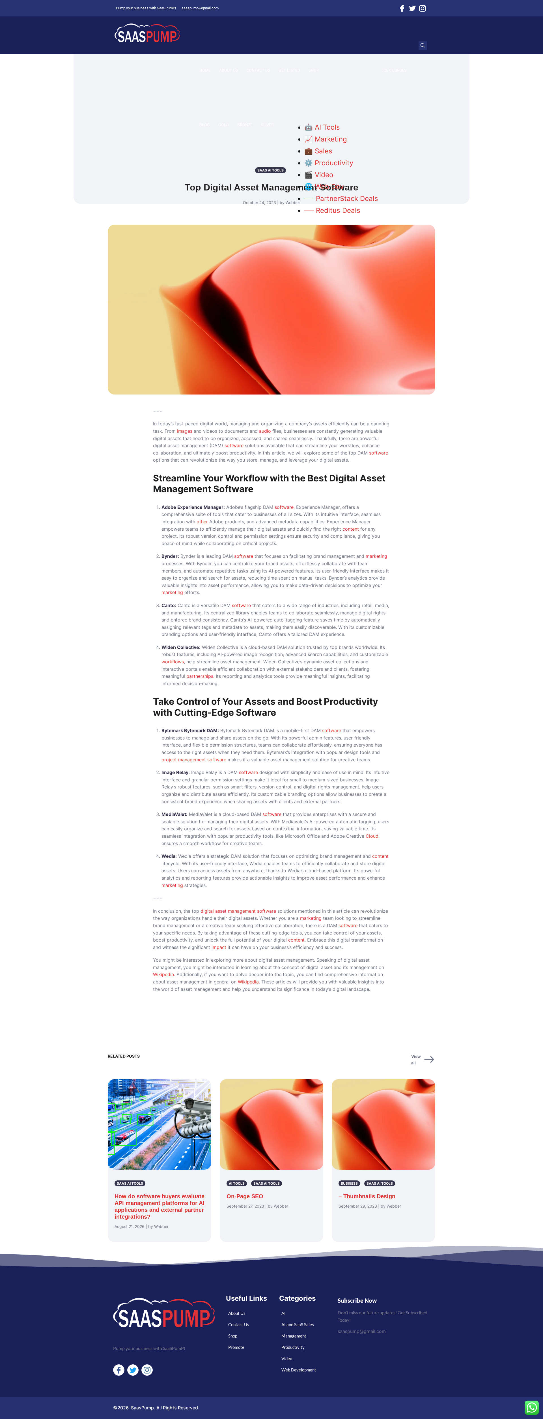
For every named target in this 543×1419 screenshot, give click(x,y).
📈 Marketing (325, 139)
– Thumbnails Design (367, 1196)
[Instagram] (422, 8)
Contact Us (258, 70)
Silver (267, 125)
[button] (423, 45)
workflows (172, 662)
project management (183, 759)
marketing (376, 556)
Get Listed (289, 70)
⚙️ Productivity (328, 163)
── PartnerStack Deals (341, 198)
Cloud (372, 836)
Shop (314, 70)
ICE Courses (394, 70)
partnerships (199, 676)
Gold (223, 125)
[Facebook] (402, 8)
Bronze (245, 125)
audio (265, 431)
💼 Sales (318, 151)
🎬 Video (318, 175)
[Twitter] (412, 8)
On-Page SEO (245, 1196)
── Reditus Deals (332, 210)
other (202, 521)
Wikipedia (163, 974)
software (234, 445)
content (350, 529)
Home (205, 70)
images (184, 431)
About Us (228, 70)
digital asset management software (238, 911)
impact (219, 947)
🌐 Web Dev (324, 187)
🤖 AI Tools (322, 127)
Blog (204, 125)
